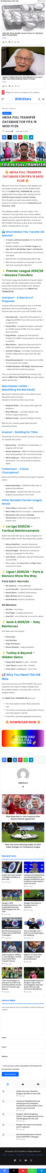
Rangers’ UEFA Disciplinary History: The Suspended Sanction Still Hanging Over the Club (12, 907)
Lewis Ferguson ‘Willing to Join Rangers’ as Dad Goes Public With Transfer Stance (11, 958)
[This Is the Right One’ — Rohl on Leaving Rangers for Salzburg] (34, 923)
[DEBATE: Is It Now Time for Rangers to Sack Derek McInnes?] (34, 947)
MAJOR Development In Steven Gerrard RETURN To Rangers (11, 933)
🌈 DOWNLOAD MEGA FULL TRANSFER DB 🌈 (23, 740)
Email (4, 1047)
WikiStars (8, 131)
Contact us (20, 1155)
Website (5, 1056)
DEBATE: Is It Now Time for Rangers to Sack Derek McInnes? (33, 957)
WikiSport (12, 108)
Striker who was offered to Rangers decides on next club (11, 877)
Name (4, 1037)
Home (6, 108)
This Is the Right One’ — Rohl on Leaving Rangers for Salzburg (34, 933)
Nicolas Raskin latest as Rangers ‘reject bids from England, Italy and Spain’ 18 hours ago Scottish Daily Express (33, 985)
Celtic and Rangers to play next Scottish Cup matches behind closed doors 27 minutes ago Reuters (11, 985)
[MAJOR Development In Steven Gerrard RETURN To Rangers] (12, 923)
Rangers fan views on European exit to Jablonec (23, 92)
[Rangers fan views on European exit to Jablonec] (34, 895)
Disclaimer (39, 1155)
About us (11, 1155)
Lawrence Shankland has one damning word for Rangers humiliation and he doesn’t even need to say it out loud (34, 879)
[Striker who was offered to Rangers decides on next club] (12, 867)
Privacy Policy (30, 1155)
